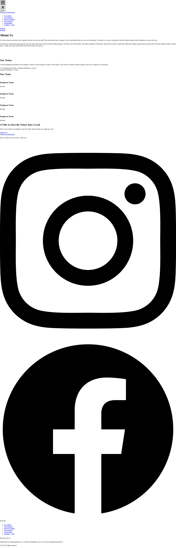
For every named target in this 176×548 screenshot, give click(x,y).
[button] (3, 5)
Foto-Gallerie (8, 21)
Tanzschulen (8, 23)
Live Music (7, 16)
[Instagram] (88, 340)
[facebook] (88, 517)
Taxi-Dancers (8, 18)
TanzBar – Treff (9, 25)
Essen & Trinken (9, 19)
